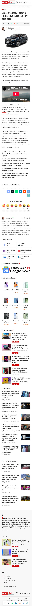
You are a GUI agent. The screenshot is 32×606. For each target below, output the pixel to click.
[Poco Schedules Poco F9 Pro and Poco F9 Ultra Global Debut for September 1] (25, 466)
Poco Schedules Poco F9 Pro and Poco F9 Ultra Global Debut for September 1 (10, 466)
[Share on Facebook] (6, 23)
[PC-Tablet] (9, 2)
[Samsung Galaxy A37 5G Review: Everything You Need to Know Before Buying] (6, 542)
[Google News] (9, 257)
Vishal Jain (5, 411)
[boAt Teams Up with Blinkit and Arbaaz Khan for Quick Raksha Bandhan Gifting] (25, 427)
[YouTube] (27, 218)
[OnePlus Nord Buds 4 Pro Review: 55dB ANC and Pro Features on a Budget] (6, 562)
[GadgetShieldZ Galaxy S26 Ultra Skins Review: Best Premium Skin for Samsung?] (6, 370)
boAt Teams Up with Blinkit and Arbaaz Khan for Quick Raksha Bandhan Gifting (11, 426)
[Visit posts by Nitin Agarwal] (4, 29)
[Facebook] (9, 245)
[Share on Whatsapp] (11, 23)
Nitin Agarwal (11, 28)
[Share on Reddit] (14, 23)
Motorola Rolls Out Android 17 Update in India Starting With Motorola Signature (10, 393)
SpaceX (4, 112)
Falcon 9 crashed (19, 138)
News (6, 7)
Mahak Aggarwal (7, 452)
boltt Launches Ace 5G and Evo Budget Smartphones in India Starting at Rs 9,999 (10, 448)
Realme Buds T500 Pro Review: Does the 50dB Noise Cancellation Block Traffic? (21, 379)
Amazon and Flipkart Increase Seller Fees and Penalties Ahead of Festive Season (10, 477)
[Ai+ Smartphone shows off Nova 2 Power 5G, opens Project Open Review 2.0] (25, 417)
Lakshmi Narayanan (7, 397)
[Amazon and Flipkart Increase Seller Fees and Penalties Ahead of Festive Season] (25, 477)
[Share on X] (9, 23)
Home (3, 7)
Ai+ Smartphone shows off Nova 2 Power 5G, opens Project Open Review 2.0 (9, 416)
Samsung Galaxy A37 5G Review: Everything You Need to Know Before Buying (21, 542)
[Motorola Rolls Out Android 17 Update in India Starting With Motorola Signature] (25, 394)
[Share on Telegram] (23, 603)
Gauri (4, 442)
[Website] (22, 218)
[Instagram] (29, 218)
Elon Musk (12, 184)
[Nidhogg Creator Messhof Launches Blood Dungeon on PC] (25, 487)
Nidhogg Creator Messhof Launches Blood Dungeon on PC (10, 488)
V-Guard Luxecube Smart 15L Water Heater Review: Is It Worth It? (20, 551)
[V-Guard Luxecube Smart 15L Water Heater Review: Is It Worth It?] (6, 552)
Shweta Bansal (6, 431)
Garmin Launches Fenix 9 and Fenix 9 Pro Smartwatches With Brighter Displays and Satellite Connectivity (15, 175)
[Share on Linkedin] (16, 603)
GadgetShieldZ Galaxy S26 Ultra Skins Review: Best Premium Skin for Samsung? (20, 370)
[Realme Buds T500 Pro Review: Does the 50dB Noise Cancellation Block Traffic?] (6, 380)
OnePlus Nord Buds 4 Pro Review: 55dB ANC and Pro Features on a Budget (19, 561)
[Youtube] (24, 251)
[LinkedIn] (24, 257)
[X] (25, 218)
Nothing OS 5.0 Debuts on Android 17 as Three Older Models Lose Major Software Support (14, 154)
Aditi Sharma (6, 421)
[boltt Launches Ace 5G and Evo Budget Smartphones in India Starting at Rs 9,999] (25, 448)
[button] (17, 2)
